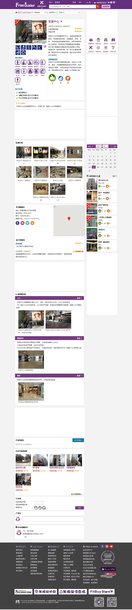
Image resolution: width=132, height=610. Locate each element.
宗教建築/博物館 (36, 562)
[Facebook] (111, 2)
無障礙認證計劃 (89, 559)
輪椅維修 (66, 556)
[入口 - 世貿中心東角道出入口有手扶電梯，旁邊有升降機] (31, 319)
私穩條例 (86, 583)
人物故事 (19, 556)
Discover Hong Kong (31, 218)
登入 (51, 2)
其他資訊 (19, 565)
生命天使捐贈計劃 (89, 568)
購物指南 (58, 26)
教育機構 (33, 568)
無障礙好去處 (94, 176)
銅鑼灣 (50, 26)
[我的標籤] (60, 21)
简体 (74, 2)
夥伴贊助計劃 (88, 562)
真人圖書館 (52, 550)
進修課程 (51, 576)
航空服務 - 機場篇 (69, 579)
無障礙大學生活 (22, 568)
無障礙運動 (52, 562)
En (80, 2)
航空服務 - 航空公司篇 (71, 576)
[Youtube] (111, 547)
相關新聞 (19, 562)
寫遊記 (79, 440)
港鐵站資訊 (52, 579)
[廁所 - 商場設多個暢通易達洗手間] (31, 391)
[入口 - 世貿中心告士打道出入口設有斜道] (58, 319)
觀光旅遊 (33, 553)
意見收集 (86, 580)
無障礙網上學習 (69, 550)
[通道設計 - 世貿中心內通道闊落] (31, 359)
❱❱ (115, 145)
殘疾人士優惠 (68, 565)
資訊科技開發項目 (89, 574)
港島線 (27, 251)
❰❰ (89, 145)
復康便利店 (52, 556)
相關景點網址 (25, 216)
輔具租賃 (66, 559)
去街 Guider (27, 12)
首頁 (19, 12)
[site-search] (98, 6)
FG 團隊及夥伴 (88, 571)
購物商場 (66, 26)
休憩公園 (33, 559)
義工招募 (94, 580)
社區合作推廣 (88, 565)
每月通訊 (19, 571)
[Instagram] (114, 2)
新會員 (57, 2)
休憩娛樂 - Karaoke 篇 (71, 574)
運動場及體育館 (36, 574)
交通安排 (66, 568)
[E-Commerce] (109, 2)
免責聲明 (94, 583)
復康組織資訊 (53, 571)
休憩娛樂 (33, 571)
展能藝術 (51, 568)
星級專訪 (19, 553)
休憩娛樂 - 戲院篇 (69, 571)
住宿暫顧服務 (68, 562)
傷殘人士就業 (68, 553)
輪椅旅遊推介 (21, 559)
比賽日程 (51, 574)
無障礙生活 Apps (89, 553)
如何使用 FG (87, 550)
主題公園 (33, 556)
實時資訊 (19, 550)
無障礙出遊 (87, 556)
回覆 (25, 537)
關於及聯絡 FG (88, 577)
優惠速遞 (51, 553)
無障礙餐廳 (34, 550)
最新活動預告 (53, 565)
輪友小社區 (52, 559)
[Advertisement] (49, 124)
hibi (24, 531)
